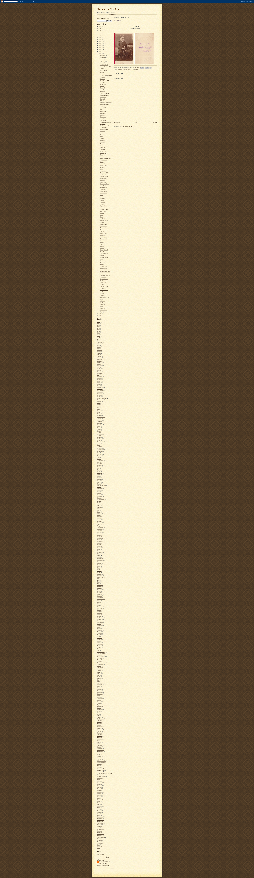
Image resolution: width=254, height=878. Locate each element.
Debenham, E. (103, 226)
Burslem (99, 415)
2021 (100, 32)
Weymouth (99, 832)
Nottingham (100, 667)
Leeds (98, 600)
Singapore (99, 739)
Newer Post (117, 122)
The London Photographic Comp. (105, 121)
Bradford (99, 401)
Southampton (100, 751)
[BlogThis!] (143, 68)
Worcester (99, 838)
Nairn (98, 648)
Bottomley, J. (103, 153)
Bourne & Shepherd (104, 228)
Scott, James (103, 171)
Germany (99, 522)
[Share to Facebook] (148, 68)
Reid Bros (102, 280)
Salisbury (99, 717)
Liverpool (99, 613)
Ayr (98, 367)
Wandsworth (100, 817)
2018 (100, 37)
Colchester (99, 448)
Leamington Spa (101, 599)
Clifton (98, 443)
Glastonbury (100, 527)
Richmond (99, 709)
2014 (100, 45)
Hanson (99, 544)
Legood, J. (102, 115)
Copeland (102, 295)
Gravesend (99, 532)
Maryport (99, 633)
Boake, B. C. (103, 306)
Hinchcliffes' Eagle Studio (106, 102)
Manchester (99, 630)
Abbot (101, 136)
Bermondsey (100, 387)
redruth (99, 703)
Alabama (99, 348)
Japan (98, 580)
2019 (100, 36)
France (98, 513)
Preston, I (102, 162)
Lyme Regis (100, 622)
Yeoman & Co (103, 193)
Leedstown (99, 602)
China (98, 440)
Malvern (99, 628)
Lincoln (99, 610)
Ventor (98, 807)
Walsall (99, 815)
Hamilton (99, 543)
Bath (98, 375)
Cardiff (98, 426)
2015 (100, 43)
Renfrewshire (100, 706)
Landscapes (102, 131)
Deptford (99, 466)
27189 (98, 336)
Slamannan (99, 745)
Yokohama (99, 843)
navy (98, 650)
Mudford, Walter (104, 176)
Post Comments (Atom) (127, 126)
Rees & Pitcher (103, 310)
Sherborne (99, 736)
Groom (101, 155)
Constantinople (100, 449)
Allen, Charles (103, 211)
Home (98, 557)
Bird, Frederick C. (104, 173)
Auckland (99, 359)
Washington (100, 821)
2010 (100, 53)
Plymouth (99, 684)
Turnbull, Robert (104, 257)
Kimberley (99, 586)
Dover (98, 480)
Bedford (99, 378)
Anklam (99, 356)
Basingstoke (100, 373)
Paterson (102, 138)
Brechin (99, 404)
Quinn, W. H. (103, 282)
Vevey (98, 809)
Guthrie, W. (102, 88)
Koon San (102, 180)
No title (101, 195)
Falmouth (99, 507)
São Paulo (99, 723)
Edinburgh (99, 498)
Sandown (99, 722)
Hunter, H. (102, 308)
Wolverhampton (101, 837)
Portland (99, 691)
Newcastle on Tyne (101, 662)
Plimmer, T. (102, 284)
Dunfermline (100, 488)
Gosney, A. (102, 142)
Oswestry (99, 670)
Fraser (98, 515)
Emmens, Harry (103, 145)
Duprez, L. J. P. (103, 224)
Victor (101, 169)
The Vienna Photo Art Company (105, 276)
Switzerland (100, 782)
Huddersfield (100, 560)
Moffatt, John (103, 132)
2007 (100, 315)
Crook (98, 457)
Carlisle (99, 428)
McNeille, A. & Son (104, 209)
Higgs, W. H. (103, 182)
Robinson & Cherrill (104, 184)
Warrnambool (100, 820)
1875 (98, 330)
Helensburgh (100, 552)
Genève (99, 521)
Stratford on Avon (101, 776)
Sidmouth (99, 737)
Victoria (99, 810)
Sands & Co (102, 113)
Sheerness (99, 733)
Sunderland (99, 778)
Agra (98, 345)
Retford (99, 708)
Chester (99, 435)
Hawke (101, 261)
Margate (99, 631)
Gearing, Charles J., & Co (106, 66)
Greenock (99, 533)
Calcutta (99, 418)
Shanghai (99, 731)
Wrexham (99, 840)
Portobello (99, 692)
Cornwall (99, 454)
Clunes (98, 445)
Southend (99, 753)
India (98, 569)
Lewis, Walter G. (104, 89)
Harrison (102, 255)
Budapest (99, 412)
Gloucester (99, 529)
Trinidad (99, 796)
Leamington (100, 597)
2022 (100, 30)
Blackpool (99, 392)
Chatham (99, 432)
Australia (99, 362)
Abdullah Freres (101, 340)
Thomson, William (104, 93)
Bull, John (102, 100)
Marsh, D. (102, 235)
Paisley (98, 672)
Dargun (99, 462)
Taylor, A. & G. (103, 237)
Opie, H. (102, 231)
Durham (99, 494)
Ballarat (99, 370)
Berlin (98, 385)
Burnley (99, 413)
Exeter (98, 502)
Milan (98, 641)
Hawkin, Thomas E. (104, 95)
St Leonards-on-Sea (101, 762)
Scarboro (99, 725)
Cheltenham (100, 434)
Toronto (99, 793)
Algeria (99, 351)
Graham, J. (102, 149)
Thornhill (99, 789)
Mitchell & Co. (103, 107)
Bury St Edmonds (101, 417)
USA (98, 804)
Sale (98, 715)
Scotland (99, 729)
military (99, 642)
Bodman (99, 395)
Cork (98, 452)
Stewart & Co (103, 84)
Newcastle (99, 661)
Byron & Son (103, 97)
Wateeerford (100, 823)
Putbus (98, 695)
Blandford (99, 393)
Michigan (99, 639)
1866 (98, 325)
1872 (98, 328)
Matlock (99, 634)
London (99, 616)
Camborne (99, 420)
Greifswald (99, 536)
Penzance (99, 678)
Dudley (99, 484)
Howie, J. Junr (103, 151)
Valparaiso (99, 806)
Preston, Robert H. (104, 250)
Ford (98, 510)
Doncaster (99, 477)
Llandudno (99, 614)
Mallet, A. (102, 301)
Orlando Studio (103, 191)
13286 (98, 322)
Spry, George (103, 124)
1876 (98, 331)
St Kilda (99, 759)
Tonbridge (99, 792)
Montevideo (100, 644)
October (102, 59)
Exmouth (99, 504)
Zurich (98, 848)
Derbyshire (99, 470)
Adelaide (99, 344)
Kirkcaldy (99, 588)
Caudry (99, 429)
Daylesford (99, 463)
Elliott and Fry (100, 499)
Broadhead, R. (103, 91)
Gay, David (102, 218)
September (102, 61)
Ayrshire (99, 368)
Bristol (98, 409)
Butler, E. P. (102, 213)
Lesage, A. (102, 273)
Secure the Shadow (108, 9)
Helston (99, 554)
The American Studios (105, 302)
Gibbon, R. (102, 147)
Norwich (99, 666)
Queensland (100, 698)
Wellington (99, 826)
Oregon (99, 669)
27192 (98, 339)
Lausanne (99, 596)
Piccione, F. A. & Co (104, 286)
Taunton (99, 787)
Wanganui (99, 818)
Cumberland (100, 460)
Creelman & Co (103, 68)
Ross (98, 712)
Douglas (99, 479)
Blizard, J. (102, 229)
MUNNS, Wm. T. (104, 65)
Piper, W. (102, 251)
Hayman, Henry (103, 240)
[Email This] (141, 68)
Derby (98, 468)
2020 (100, 34)
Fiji (98, 508)
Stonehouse (99, 771)
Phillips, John (103, 288)
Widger (101, 144)
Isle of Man (99, 575)
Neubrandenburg (101, 652)
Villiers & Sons (103, 233)
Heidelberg (99, 550)
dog (98, 476)
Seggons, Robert (104, 279)
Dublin (98, 482)
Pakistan (99, 673)
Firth (101, 109)
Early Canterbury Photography (105, 862)
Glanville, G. (103, 185)
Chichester (99, 438)
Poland (98, 686)
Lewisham (99, 608)
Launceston (99, 594)
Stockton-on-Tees (101, 768)
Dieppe (99, 474)
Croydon (99, 459)
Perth (98, 681)
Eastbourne (99, 496)
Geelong (99, 519)
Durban (99, 493)
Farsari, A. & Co (104, 165)
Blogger (107, 857)
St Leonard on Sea (101, 761)
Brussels (99, 410)
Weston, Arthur (103, 70)
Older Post (154, 122)
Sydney (99, 784)
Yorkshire (99, 846)
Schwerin (99, 728)
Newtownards (100, 664)
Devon (98, 471)
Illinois (98, 568)
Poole (98, 687)
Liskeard (99, 611)
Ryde (98, 714)
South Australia (100, 750)
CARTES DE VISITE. (105, 272)
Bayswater (99, 376)
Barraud (102, 72)
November (102, 57)
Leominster (99, 607)
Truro (98, 798)
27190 (98, 337)
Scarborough (100, 726)
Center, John (103, 117)
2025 (100, 26)
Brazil (98, 403)
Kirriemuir (99, 589)
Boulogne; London (101, 398)
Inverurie (99, 571)
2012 (100, 49)
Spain (98, 757)
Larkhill (99, 593)
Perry (101, 270)
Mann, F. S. (102, 198)
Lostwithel (99, 619)
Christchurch (100, 442)
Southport (99, 754)
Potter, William (103, 187)
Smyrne (99, 747)
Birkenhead (99, 389)
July (101, 312)
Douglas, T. (102, 99)
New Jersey (99, 655)
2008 (100, 314)
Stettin (98, 765)
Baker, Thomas (103, 268)
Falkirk (99, 505)
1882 (98, 333)
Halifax (99, 540)
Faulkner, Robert (104, 220)
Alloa (98, 354)
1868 (98, 326)
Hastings (99, 547)
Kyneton (99, 591)
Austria (99, 364)
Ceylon (99, 431)
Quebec (99, 697)
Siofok (98, 740)
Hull (98, 561)
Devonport (99, 473)
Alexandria (99, 350)
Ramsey (99, 700)
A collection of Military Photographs (105, 126)
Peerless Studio (103, 262)
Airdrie (99, 347)
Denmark (99, 465)
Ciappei (101, 156)
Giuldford (99, 524)
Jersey (98, 582)
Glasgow (99, 526)
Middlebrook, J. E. (104, 297)
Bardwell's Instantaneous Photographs (105, 159)
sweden (99, 781)
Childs (101, 244)
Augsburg (99, 361)
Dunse (98, 491)
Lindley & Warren (104, 253)
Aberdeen (99, 342)
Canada (99, 423)
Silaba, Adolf (103, 111)
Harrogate (99, 546)
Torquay (99, 795)
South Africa (100, 748)
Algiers (99, 353)
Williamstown (100, 834)
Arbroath (99, 358)
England (99, 501)
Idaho (98, 566)
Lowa (98, 620)
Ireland (99, 572)
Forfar (98, 512)
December (102, 55)
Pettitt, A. (102, 200)
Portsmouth (99, 694)
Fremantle (99, 516)
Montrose (99, 645)
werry (98, 827)
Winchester (99, 835)
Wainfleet (99, 812)
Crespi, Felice (103, 196)
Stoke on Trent (100, 770)
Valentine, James (104, 129)
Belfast (98, 381)
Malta (98, 627)
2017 (100, 39)
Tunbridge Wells (101, 799)
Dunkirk (99, 490)
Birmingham (100, 390)
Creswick (99, 456)
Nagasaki (99, 647)
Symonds (102, 167)
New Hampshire (101, 653)
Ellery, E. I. (102, 222)
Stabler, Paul (103, 304)
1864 (98, 323)
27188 (98, 334)
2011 (100, 51)
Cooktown (99, 451)
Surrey (98, 779)
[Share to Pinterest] (151, 68)
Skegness (99, 742)
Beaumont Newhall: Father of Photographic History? (106, 75)
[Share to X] (146, 68)
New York (99, 658)
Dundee (99, 487)
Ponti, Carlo (102, 204)
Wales (98, 813)
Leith (98, 605)
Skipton (99, 743)
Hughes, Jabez (103, 206)
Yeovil (98, 842)
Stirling (99, 767)
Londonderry (100, 617)
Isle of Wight (100, 577)
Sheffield (99, 734)
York (98, 845)
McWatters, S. (103, 174)
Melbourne (99, 638)
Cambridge (99, 421)
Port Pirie (99, 689)
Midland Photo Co (104, 178)
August (102, 63)
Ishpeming (99, 574)
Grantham (99, 530)
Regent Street (100, 705)
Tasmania (99, 785)
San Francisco (100, 719)
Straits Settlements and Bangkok (104, 773)
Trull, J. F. (102, 207)
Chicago (99, 437)
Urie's (101, 299)
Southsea (99, 756)
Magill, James (103, 291)
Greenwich (99, 535)
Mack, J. (102, 293)
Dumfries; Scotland (101, 485)
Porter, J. (102, 134)
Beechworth (100, 379)
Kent (98, 583)
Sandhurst (99, 720)
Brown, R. (102, 79)
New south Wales (101, 656)
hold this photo (100, 854)
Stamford (99, 764)
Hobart (98, 555)
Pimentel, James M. (104, 266)
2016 (100, 41)
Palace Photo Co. (104, 189)
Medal (98, 636)
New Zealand (100, 659)
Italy (98, 579)
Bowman (102, 264)
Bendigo (99, 384)
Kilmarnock (100, 585)
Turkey (99, 801)
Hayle (98, 549)
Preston (101, 217)
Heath (101, 259)
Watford (99, 824)
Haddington (100, 538)
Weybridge (99, 831)
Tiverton (99, 790)
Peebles (99, 677)
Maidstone (99, 625)
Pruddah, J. (102, 202)
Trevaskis (102, 248)
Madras (99, 624)
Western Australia (101, 829)
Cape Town (99, 424)
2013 (100, 47)
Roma (98, 711)
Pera (98, 680)
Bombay (99, 396)
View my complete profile (103, 865)
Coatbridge (99, 446)
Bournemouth (100, 399)
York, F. (102, 246)
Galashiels (99, 518)
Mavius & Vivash (104, 290)
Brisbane (99, 407)
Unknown (99, 803)
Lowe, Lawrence (104, 118)
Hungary (99, 563)
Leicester (99, 603)
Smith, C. (102, 86)
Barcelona (99, 371)
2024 (100, 28)
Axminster (99, 365)
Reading (99, 701)
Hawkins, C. (103, 242)
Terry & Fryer (103, 163)
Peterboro (99, 683)
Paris (98, 675)
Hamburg (99, 541)
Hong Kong (100, 558)
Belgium (99, 382)
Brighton (99, 406)
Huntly (98, 564)
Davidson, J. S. (103, 239)
